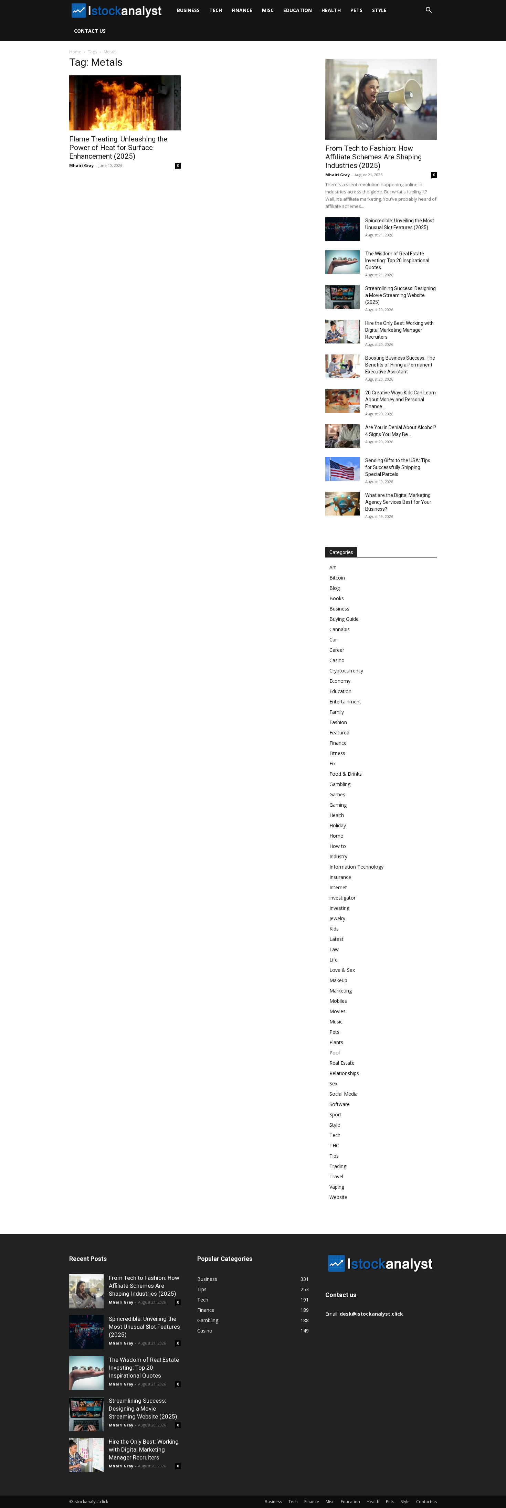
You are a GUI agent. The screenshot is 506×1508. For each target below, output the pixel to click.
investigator (342, 897)
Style (379, 10)
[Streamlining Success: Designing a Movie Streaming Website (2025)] (342, 297)
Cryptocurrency (346, 670)
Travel (336, 1176)
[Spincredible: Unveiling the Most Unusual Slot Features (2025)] (342, 229)
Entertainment (345, 701)
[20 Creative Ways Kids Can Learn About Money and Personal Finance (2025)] (342, 401)
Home (75, 52)
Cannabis (339, 629)
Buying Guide (344, 619)
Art (332, 567)
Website (338, 1197)
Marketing (340, 990)
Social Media (343, 1094)
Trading (337, 1166)
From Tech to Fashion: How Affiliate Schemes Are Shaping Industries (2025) (373, 157)
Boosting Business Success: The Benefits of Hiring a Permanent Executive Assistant (400, 364)
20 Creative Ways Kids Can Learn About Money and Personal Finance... (400, 399)
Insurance (340, 877)
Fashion (338, 722)
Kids (334, 928)
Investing (339, 908)
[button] (428, 11)
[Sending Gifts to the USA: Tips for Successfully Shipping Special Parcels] (342, 469)
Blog (334, 588)
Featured (339, 732)
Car (333, 639)
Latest (336, 939)
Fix (332, 763)
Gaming (338, 804)
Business (188, 10)
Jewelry (337, 918)
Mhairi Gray (81, 165)
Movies (337, 1011)
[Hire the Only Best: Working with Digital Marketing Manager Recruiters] (342, 331)
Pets (356, 10)
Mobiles (338, 1001)
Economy (339, 681)
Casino (337, 660)
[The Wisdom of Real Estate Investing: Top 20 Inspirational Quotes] (342, 262)
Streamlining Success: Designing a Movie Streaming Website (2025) (400, 295)
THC (334, 1145)
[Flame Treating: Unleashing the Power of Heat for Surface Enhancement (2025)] (125, 102)
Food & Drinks (345, 774)
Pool (334, 1052)
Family (336, 712)
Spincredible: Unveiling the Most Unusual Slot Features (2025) (144, 1326)
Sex (333, 1083)
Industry (338, 856)
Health (331, 10)
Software (339, 1104)
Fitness (337, 753)
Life (333, 959)
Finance (242, 10)
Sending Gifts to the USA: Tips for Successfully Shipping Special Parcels (397, 467)
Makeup (338, 980)
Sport (335, 1114)
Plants (336, 1042)
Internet (338, 887)
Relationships (344, 1073)
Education (297, 10)
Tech (215, 10)
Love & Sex (342, 970)
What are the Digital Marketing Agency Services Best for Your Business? (398, 502)
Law (334, 949)
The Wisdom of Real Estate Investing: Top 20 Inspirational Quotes (397, 260)
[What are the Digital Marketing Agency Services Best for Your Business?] (342, 504)
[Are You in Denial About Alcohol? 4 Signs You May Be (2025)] (342, 436)
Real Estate (342, 1063)
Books (336, 598)
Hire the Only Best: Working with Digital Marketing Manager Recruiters (399, 330)
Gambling (339, 784)
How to (337, 846)
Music (335, 1021)
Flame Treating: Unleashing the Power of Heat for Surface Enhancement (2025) (118, 147)
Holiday (337, 825)
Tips (334, 1156)
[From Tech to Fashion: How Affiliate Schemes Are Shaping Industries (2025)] (381, 99)
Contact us (90, 31)
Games (337, 794)
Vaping (336, 1186)
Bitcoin (337, 577)
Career (336, 650)
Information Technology (356, 866)
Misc (268, 10)
